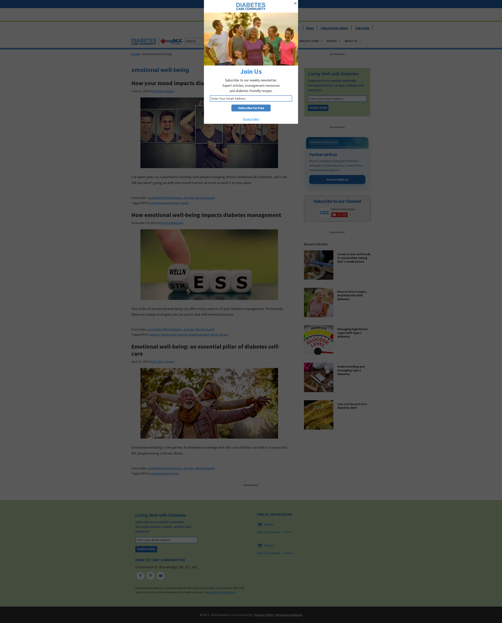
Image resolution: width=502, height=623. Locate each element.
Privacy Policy (251, 119)
